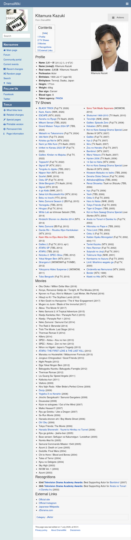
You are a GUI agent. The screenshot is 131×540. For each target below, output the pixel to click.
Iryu (88, 190)
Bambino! (91, 151)
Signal (42, 187)
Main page (12, 50)
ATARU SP (44, 247)
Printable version (15, 124)
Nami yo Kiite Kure (48, 144)
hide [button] (45, 33)
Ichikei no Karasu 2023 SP (52, 147)
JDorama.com (46, 510)
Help (9, 83)
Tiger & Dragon (94, 208)
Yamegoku (44, 204)
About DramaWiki (58, 530)
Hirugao (43, 208)
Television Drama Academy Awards (63, 482)
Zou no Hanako (94, 147)
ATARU (42, 251)
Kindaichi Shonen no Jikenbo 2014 (56, 219)
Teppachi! (44, 161)
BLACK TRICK (46, 108)
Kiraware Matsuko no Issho (100, 172)
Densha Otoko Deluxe (98, 176)
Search (7, 78)
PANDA (59, 98)
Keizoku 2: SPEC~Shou (50, 254)
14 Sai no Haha (94, 161)
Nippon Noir (45, 172)
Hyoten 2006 (93, 158)
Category (41, 517)
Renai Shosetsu (95, 183)
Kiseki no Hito (93, 276)
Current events (11, 64)
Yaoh (89, 194)
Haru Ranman (94, 247)
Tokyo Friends (94, 204)
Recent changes (15, 69)
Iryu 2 (89, 140)
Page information (15, 133)
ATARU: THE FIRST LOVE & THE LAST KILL (61, 350)
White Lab (44, 212)
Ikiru (89, 144)
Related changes (15, 114)
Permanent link (14, 128)
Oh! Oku (43, 422)
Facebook (9, 94)
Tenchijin (91, 118)
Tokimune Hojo (94, 254)
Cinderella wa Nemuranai (99, 269)
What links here (14, 110)
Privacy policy (41, 530)
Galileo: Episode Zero (97, 122)
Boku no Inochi (46, 197)
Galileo (90, 136)
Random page (14, 73)
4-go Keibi (44, 190)
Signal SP (44, 165)
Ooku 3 (90, 233)
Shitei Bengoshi (46, 183)
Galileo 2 (43, 244)
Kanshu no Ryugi (47, 118)
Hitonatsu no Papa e (97, 226)
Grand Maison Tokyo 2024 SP (54, 126)
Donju (42, 390)
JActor (50, 517)
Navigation (11, 44)
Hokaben (91, 126)
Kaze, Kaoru (45, 111)
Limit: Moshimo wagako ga (100, 262)
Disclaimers (75, 530)
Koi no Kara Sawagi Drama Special (104, 129)
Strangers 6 (45, 262)
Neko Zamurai (46, 226)
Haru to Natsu (94, 201)
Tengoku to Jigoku (48, 169)
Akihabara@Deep (95, 179)
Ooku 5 (90, 197)
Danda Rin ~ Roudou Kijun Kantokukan (58, 230)
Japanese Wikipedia (49, 506)
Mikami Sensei (46, 122)
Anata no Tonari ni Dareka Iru (101, 219)
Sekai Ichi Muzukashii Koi (51, 194)
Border (90, 272)
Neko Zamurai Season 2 (51, 201)
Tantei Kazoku (94, 244)
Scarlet (42, 176)
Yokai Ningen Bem (48, 258)
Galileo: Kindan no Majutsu (52, 154)
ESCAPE (43, 115)
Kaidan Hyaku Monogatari (100, 237)
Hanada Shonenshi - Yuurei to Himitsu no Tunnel (63, 429)
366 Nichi (43, 136)
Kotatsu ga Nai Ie (47, 140)
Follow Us (11, 88)
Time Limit (92, 230)
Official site (44, 499)
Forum (7, 54)
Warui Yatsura (94, 154)
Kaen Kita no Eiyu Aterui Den (53, 237)
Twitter (7, 98)
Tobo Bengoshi (46, 276)
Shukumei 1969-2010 (97, 115)
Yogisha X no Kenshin (50, 393)
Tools (8, 104)
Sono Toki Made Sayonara (100, 108)
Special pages (14, 119)
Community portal (12, 59)
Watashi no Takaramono (51, 133)
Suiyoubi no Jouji (95, 251)
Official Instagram (48, 503)
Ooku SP (43, 179)
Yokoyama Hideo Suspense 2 (54, 269)
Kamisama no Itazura (97, 258)
